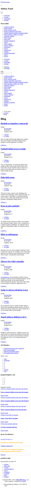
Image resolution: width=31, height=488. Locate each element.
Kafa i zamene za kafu (10, 30)
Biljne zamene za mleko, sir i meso (13, 34)
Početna (6, 113)
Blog (5, 475)
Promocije (7, 472)
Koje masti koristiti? (9, 350)
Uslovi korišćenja (9, 469)
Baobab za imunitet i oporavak (14, 123)
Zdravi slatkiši (8, 44)
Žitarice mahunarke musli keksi (12, 31)
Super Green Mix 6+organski (9, 418)
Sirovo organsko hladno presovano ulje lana (13, 409)
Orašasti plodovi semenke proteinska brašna (16, 33)
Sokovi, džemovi (8, 45)
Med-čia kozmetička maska (11, 351)
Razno (6, 55)
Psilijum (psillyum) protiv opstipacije (14, 348)
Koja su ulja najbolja (10, 206)
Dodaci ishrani (8, 28)
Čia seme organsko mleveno (9, 427)
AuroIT (24, 481)
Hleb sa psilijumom (9, 234)
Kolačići (6, 477)
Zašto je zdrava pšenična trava (14, 290)
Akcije (6, 470)
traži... (2, 71)
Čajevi (6, 48)
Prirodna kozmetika (9, 53)
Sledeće (6, 370)
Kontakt (6, 20)
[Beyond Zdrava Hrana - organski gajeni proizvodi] (5, 2)
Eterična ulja (7, 50)
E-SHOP (6, 473)
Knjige (6, 56)
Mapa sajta (7, 466)
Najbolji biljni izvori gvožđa (13, 149)
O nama (6, 17)
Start (5, 359)
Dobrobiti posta (7, 177)
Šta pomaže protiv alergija (11, 353)
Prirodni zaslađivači (9, 41)
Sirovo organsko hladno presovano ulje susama (14, 392)
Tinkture (6, 51)
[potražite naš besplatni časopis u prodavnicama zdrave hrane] (15, 455)
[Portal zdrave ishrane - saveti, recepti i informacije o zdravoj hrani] (15, 446)
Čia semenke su (5, 277)
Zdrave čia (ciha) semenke (12, 261)
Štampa (6, 134)
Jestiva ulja (7, 39)
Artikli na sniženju (9, 27)
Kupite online (4, 395)
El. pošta (6, 136)
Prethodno (7, 360)
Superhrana (7, 47)
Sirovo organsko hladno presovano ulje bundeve (15, 401)
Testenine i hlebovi (9, 36)
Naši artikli (7, 18)
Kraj (5, 371)
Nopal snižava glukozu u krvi (13, 317)
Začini (6, 42)
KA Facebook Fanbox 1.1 (6, 439)
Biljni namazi (7, 37)
